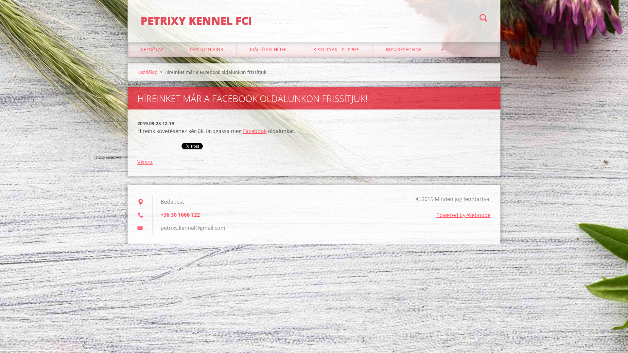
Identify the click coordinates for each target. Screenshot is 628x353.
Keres (483, 19)
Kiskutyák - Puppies (336, 49)
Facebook (255, 131)
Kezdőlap (152, 49)
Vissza (145, 162)
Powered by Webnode (463, 215)
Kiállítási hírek (268, 49)
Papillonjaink (206, 49)
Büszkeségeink (404, 49)
